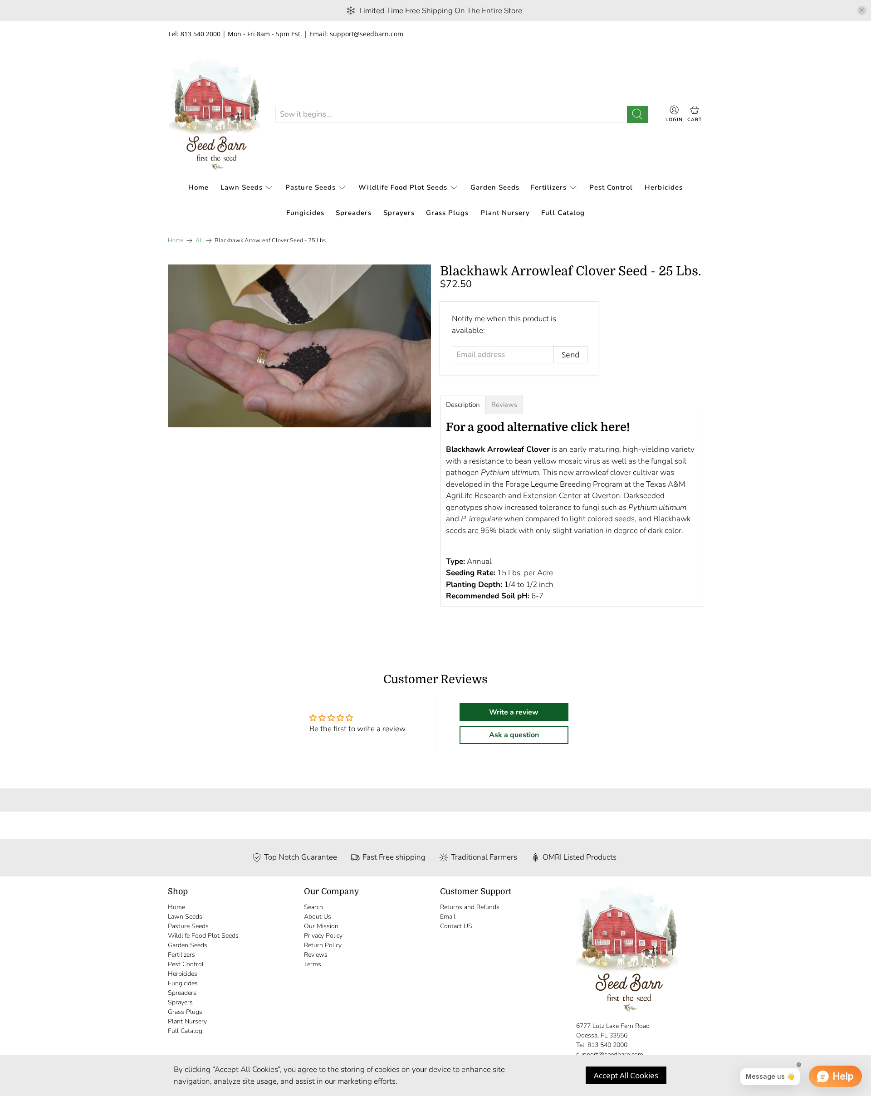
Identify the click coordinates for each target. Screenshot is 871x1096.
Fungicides (305, 212)
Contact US (456, 926)
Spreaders (354, 212)
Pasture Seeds (310, 187)
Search (313, 907)
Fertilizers (549, 187)
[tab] (463, 405)
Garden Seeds (494, 187)
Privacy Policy (323, 935)
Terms (312, 964)
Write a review (513, 712)
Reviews (316, 954)
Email (447, 916)
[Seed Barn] (214, 114)
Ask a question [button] (514, 735)
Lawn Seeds (241, 187)
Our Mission (321, 926)
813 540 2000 (607, 1045)
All (199, 241)
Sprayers (399, 212)
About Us (317, 916)
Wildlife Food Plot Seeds (402, 187)
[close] (861, 10)
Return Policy (323, 945)
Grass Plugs (447, 212)
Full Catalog (563, 212)
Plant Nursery (505, 212)
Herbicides (664, 187)
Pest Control (611, 187)
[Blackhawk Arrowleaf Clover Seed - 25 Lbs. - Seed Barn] (299, 345)
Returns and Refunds (469, 907)
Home (198, 187)
